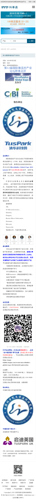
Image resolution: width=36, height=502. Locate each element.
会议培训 (13, 49)
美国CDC (23, 482)
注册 (33, 1)
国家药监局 (22, 480)
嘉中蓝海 (13, 480)
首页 (8, 49)
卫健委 (31, 482)
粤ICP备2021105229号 (8, 495)
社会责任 (31, 486)
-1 (15, 495)
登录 (30, 1)
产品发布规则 (18, 489)
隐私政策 (13, 486)
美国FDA (15, 482)
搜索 (32, 41)
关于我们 (5, 486)
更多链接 (28, 489)
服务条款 (22, 486)
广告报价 (8, 489)
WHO (7, 482)
